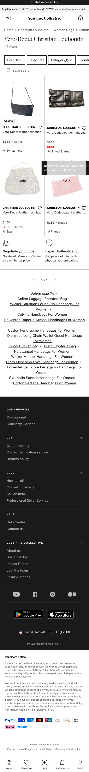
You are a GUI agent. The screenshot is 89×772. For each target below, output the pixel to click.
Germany (60, 749)
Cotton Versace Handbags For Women (44, 383)
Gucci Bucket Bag (23, 346)
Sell (10, 473)
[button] (80, 18)
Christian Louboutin (33, 29)
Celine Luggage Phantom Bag (42, 298)
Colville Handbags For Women (42, 314)
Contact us (15, 528)
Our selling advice (21, 487)
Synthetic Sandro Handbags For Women (42, 377)
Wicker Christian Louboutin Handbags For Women (44, 306)
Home (8, 29)
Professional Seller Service (27, 500)
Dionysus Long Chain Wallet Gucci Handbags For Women (44, 338)
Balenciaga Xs (42, 293)
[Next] (55, 280)
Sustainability (17, 557)
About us (14, 550)
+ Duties (17, 141)
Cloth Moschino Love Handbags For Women (42, 362)
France (11, 749)
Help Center (16, 522)
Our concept (16, 417)
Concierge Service (21, 423)
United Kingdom (26, 749)
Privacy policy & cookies (42, 644)
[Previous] (34, 280)
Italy (79, 749)
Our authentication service (27, 452)
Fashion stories (18, 576)
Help (10, 514)
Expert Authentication (62, 251)
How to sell (15, 480)
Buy (10, 438)
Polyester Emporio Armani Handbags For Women (44, 319)
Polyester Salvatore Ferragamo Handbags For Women (44, 370)
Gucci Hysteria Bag (60, 346)
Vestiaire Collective (25, 543)
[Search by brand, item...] (8, 18)
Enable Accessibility (44, 2)
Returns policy (18, 458)
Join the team (17, 570)
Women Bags (63, 29)
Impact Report (18, 563)
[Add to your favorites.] (39, 127)
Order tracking (18, 445)
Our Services (18, 409)
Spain (71, 749)
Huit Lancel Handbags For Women (42, 351)
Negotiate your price (18, 251)
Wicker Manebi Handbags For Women (42, 356)
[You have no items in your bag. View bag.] (80, 18)
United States (45, 749)
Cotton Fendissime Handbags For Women (42, 330)
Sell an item (16, 493)
